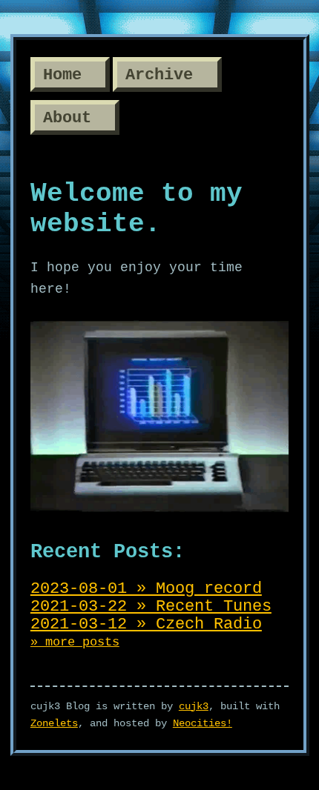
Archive (159, 75)
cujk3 (193, 706)
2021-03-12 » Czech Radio (146, 624)
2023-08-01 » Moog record (146, 588)
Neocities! (202, 723)
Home (62, 75)
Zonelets (54, 723)
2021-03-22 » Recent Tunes (151, 606)
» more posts (74, 642)
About (67, 118)
